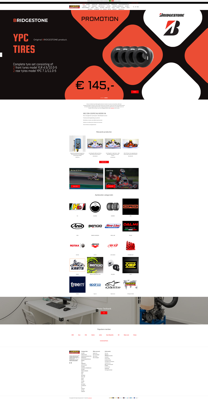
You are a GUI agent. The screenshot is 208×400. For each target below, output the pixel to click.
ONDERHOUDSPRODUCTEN (86, 356)
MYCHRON (113, 254)
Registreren (95, 353)
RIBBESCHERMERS (95, 235)
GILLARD (82, 381)
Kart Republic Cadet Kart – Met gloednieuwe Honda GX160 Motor (113, 154)
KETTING (109, 9)
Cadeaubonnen (121, 9)
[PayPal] (111, 397)
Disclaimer (107, 357)
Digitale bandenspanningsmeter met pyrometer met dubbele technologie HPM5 (77, 154)
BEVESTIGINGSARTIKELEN (86, 359)
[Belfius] (125, 397)
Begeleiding (107, 368)
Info (104, 312)
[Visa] (120, 397)
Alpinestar (113, 293)
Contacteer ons (107, 363)
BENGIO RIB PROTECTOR (95, 274)
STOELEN (104, 9)
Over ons (106, 353)
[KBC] (127, 397)
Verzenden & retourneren (109, 361)
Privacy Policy (107, 358)
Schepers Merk (130, 293)
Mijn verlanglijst (96, 357)
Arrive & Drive (107, 367)
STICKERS (83, 366)
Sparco (95, 293)
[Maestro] (123, 397)
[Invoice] (132, 397)
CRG (130, 216)
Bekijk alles (104, 162)
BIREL (82, 373)
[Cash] (109, 397)
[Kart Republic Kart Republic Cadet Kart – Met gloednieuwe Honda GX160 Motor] (113, 144)
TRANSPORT (83, 363)
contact (112, 108)
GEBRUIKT (83, 391)
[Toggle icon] (133, 7)
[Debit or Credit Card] (113, 397)
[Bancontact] (122, 397)
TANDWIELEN (83, 357)
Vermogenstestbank (108, 369)
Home (84, 4)
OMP (130, 274)
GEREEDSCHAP (94, 4)
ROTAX (77, 254)
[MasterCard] (118, 397)
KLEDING (95, 216)
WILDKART (102, 7)
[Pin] (134, 397)
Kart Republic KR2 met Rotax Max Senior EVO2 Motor (95, 154)
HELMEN (113, 274)
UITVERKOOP (96, 9)
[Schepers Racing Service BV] (74, 6)
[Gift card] (129, 397)
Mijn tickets (95, 356)
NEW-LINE (113, 235)
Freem (77, 293)
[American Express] (131, 397)
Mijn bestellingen (96, 354)
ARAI (77, 235)
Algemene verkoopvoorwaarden (109, 355)
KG (101, 9)
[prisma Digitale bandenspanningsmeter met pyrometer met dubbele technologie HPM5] (77, 144)
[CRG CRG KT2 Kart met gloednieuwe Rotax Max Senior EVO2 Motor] (130, 144)
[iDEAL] (115, 397)
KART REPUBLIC (84, 365)
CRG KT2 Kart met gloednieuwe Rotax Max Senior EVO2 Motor (130, 154)
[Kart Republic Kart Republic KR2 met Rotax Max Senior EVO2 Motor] (95, 144)
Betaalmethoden (108, 360)
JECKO (95, 254)
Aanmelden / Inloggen (134, 2)
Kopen (134, 91)
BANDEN (113, 216)
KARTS (77, 274)
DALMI (130, 235)
